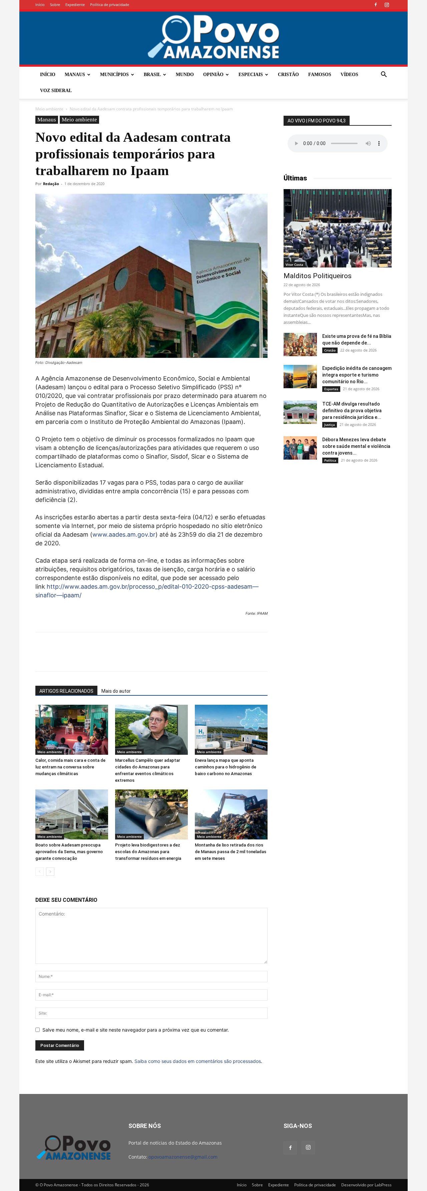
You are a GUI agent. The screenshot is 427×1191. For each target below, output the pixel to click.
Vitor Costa (294, 264)
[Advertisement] (338, 521)
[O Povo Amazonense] (213, 38)
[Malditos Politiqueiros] (338, 228)
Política (330, 460)
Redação (51, 183)
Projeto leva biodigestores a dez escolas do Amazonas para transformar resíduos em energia (148, 851)
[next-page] (50, 871)
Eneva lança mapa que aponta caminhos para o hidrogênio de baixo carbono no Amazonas (225, 767)
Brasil (152, 74)
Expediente (75, 4)
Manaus (75, 74)
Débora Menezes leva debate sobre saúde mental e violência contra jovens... (356, 446)
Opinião (213, 74)
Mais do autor (116, 691)
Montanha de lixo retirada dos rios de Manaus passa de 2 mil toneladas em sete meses (230, 851)
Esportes (331, 389)
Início (40, 4)
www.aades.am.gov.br (123, 534)
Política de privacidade (109, 4)
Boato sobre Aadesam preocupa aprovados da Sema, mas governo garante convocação (69, 851)
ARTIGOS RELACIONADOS (66, 691)
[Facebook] (376, 4)
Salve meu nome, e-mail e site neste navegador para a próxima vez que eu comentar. (135, 1030)
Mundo (185, 74)
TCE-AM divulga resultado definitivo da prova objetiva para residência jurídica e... (352, 410)
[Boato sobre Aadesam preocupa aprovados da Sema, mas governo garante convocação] (71, 814)
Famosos (319, 74)
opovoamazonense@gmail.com (183, 1157)
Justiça (329, 424)
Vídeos (349, 74)
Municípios (114, 74)
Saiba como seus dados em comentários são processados (197, 1061)
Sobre (55, 4)
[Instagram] (387, 4)
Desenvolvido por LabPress (366, 1185)
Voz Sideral (56, 90)
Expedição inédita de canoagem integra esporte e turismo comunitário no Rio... (357, 375)
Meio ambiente (49, 109)
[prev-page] (39, 871)
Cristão (288, 74)
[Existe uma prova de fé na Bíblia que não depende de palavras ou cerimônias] (300, 344)
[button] (384, 75)
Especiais (251, 74)
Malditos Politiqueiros (318, 276)
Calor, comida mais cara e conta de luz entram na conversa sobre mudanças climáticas (70, 767)
